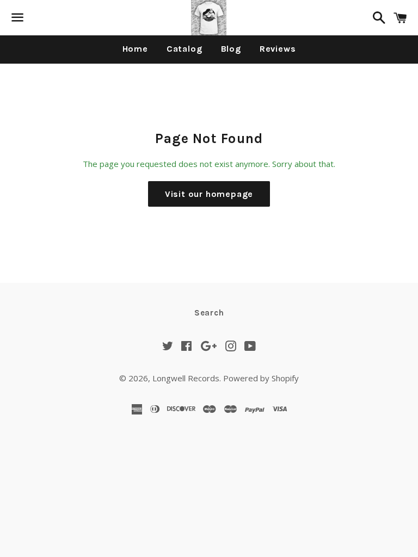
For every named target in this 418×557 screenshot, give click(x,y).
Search (209, 313)
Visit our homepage (209, 194)
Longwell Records (185, 378)
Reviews (278, 49)
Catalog (184, 49)
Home (135, 49)
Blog (231, 49)
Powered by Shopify (261, 378)
